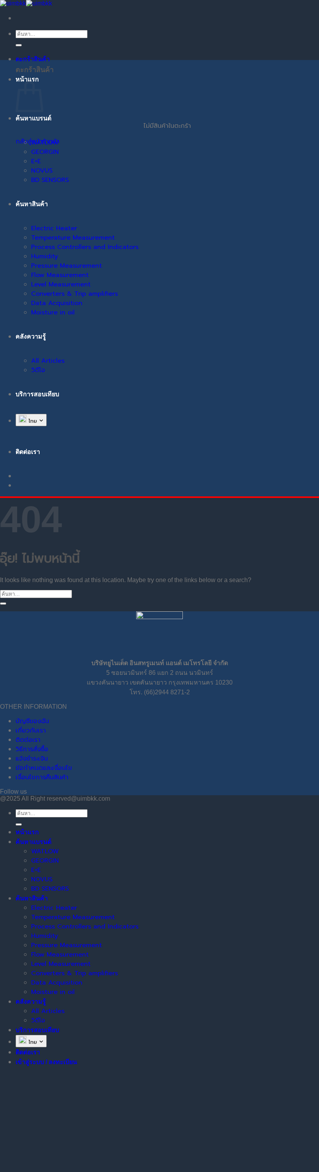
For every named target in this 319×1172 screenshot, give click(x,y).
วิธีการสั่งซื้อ (32, 749)
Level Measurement (61, 284)
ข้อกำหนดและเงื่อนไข (44, 768)
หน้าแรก (27, 79)
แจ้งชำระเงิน (32, 758)
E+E (36, 161)
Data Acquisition (56, 303)
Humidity (44, 256)
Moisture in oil (53, 312)
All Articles (48, 360)
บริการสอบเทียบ (37, 394)
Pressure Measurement (66, 265)
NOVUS (42, 170)
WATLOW (45, 142)
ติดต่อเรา (28, 740)
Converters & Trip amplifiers (74, 293)
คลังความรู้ (31, 336)
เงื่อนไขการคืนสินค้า (42, 777)
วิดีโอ (38, 370)
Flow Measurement (60, 275)
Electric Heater (54, 228)
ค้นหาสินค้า (32, 204)
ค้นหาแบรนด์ (33, 118)
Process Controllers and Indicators (84, 247)
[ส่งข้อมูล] (19, 45)
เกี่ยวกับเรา (31, 730)
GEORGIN (45, 152)
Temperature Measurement (73, 237)
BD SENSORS (50, 180)
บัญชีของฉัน (32, 721)
